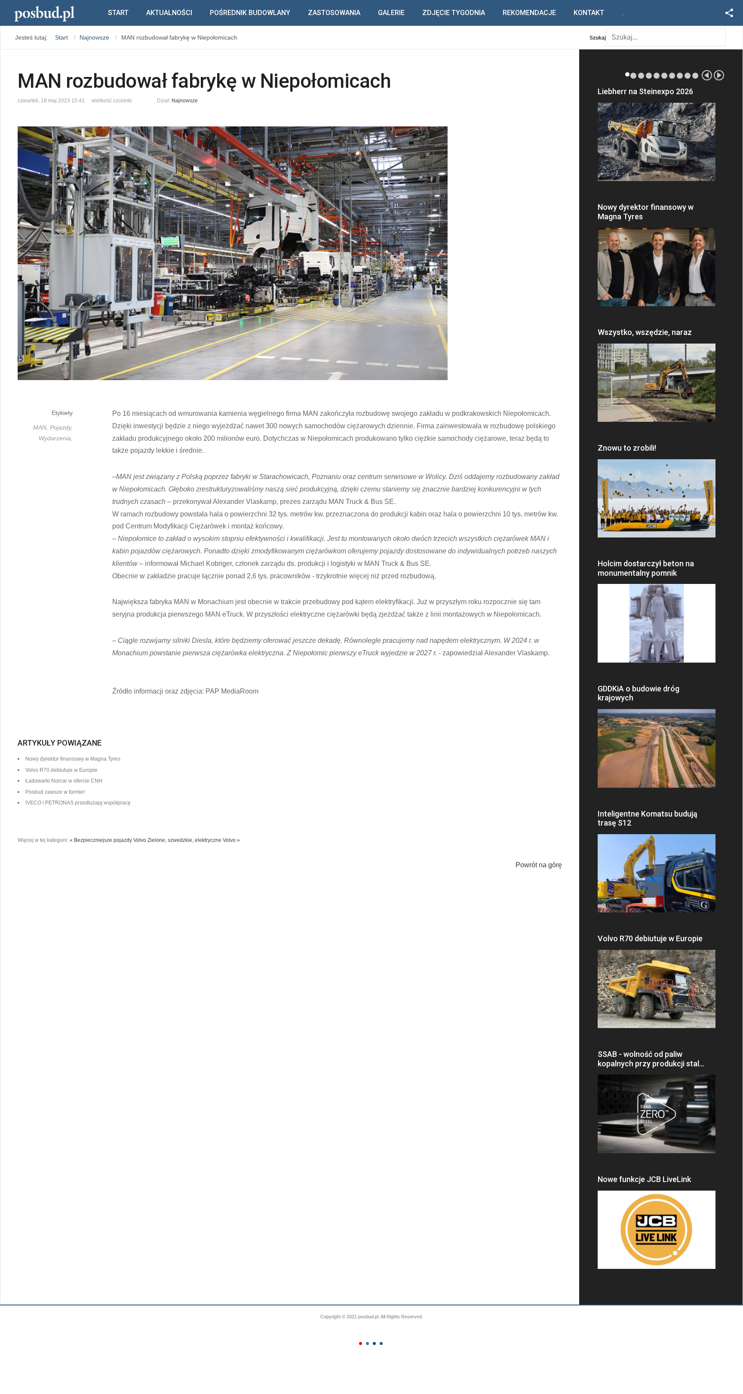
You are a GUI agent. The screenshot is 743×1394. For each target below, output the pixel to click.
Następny (719, 75)
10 (695, 76)
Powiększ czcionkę (147, 98)
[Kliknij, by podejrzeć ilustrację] (290, 253)
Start (118, 13)
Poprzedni (707, 75)
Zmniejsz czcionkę (139, 98)
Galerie (391, 13)
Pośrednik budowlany (250, 13)
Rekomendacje (529, 13)
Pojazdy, (61, 427)
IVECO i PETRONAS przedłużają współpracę (78, 803)
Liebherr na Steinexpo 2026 (645, 91)
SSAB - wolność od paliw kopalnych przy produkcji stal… (651, 1059)
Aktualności (169, 13)
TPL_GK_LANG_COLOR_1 (360, 1343)
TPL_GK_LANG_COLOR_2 (367, 1343)
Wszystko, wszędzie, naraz (645, 332)
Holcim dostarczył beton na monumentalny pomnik (646, 568)
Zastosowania (334, 13)
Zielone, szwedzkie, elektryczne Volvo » (193, 840)
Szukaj (597, 38)
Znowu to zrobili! (627, 447)
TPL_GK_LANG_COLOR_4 (381, 1343)
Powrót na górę (539, 865)
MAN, (41, 427)
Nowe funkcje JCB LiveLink (644, 1179)
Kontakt (589, 13)
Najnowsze (185, 101)
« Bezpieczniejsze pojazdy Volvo (108, 840)
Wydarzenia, (56, 438)
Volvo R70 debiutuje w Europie (650, 938)
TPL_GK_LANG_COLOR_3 (374, 1343)
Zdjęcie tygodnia (453, 13)
